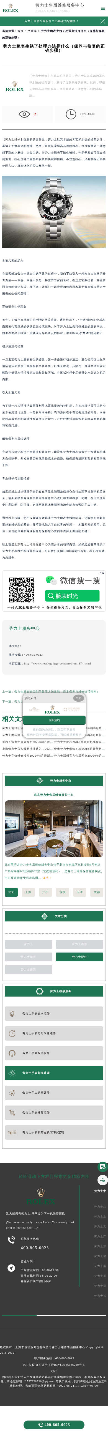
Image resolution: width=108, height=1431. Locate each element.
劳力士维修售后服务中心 (68, 1347)
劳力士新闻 (28, 969)
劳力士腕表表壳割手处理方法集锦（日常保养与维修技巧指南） (57, 691)
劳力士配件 (79, 956)
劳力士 (28, 944)
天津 (80, 892)
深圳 (63, 892)
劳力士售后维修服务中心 (59, 5)
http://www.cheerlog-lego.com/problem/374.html (57, 663)
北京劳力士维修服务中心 (31, 544)
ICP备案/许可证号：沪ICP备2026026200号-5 (54, 1364)
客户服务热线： (54, 1358)
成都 (97, 892)
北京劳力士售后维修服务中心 (54, 794)
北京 (11, 892)
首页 (20, 30)
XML (54, 1371)
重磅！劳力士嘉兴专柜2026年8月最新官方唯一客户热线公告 (43, 741)
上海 (28, 892)
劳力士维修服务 (60, 991)
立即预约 (54, 720)
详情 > (47, 877)
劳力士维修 (12, 139)
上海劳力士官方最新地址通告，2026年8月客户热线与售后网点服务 (47, 748)
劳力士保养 (28, 956)
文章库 (32, 30)
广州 (45, 892)
